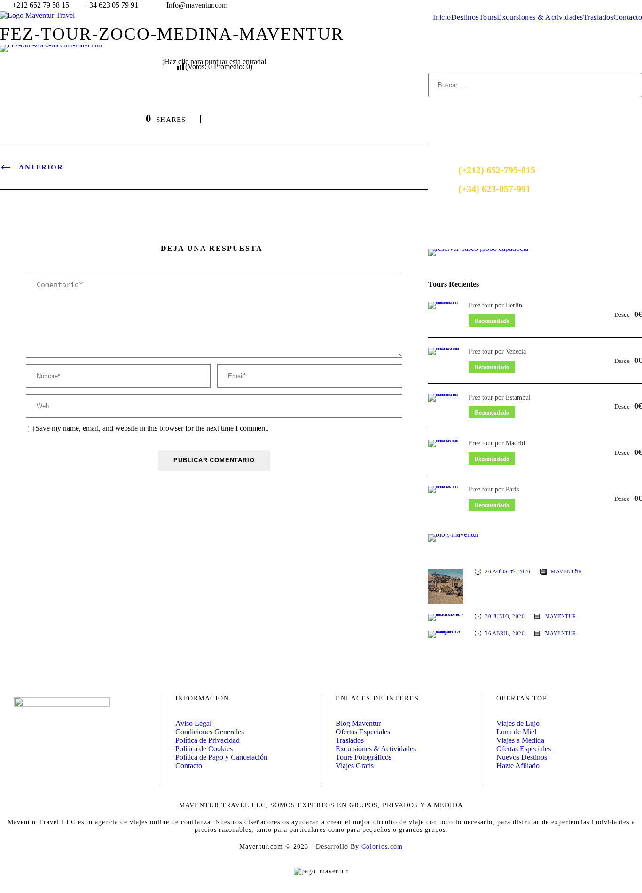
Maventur (566, 571)
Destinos (465, 17)
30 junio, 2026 (505, 616)
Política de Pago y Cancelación (221, 757)
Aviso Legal (193, 723)
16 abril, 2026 (505, 633)
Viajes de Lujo (518, 723)
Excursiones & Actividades (540, 17)
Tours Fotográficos (363, 757)
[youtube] (622, 5)
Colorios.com (382, 846)
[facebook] (604, 5)
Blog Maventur (358, 723)
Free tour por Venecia (497, 351)
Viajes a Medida (520, 740)
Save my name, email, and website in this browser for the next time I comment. (152, 428)
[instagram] (639, 5)
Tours (488, 17)
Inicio (442, 17)
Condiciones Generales (209, 732)
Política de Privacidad (207, 740)
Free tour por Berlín (495, 305)
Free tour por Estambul (500, 397)
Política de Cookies (204, 749)
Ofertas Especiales (363, 732)
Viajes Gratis (355, 766)
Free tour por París (494, 489)
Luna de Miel (516, 732)
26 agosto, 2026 (508, 571)
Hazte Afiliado (518, 766)
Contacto (627, 17)
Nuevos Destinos (521, 757)
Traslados (598, 17)
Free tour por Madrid (497, 443)
